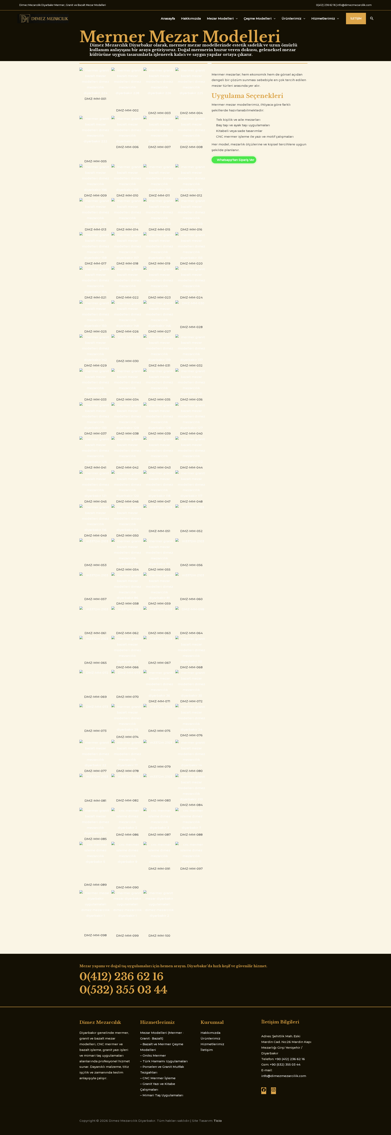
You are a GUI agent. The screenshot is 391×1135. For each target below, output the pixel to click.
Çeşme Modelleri (258, 18)
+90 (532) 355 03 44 (285, 1064)
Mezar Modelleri (220, 18)
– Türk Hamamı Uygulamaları (164, 1061)
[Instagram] (273, 1091)
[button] (356, 18)
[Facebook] (263, 1091)
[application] (236, 18)
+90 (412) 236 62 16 (290, 1059)
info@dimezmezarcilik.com (354, 5)
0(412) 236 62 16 (325, 5)
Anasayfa (168, 18)
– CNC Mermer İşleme (158, 1078)
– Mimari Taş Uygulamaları (161, 1095)
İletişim (207, 1050)
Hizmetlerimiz (323, 18)
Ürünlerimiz (291, 18)
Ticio (218, 1121)
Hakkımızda (191, 18)
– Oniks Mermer (153, 1055)
